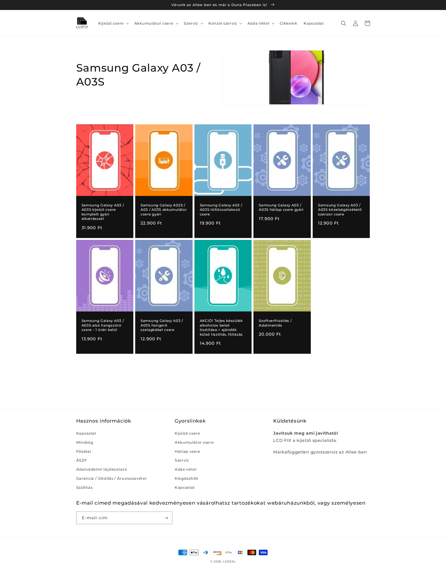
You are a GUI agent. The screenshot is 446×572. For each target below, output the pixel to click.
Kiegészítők (186, 478)
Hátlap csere (187, 451)
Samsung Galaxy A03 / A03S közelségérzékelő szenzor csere (340, 209)
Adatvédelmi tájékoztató (101, 469)
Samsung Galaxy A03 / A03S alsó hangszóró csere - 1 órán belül (103, 325)
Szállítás (84, 487)
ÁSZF (81, 460)
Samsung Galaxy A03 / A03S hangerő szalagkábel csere (162, 325)
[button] (113, 23)
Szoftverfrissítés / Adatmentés (275, 323)
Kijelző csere (187, 433)
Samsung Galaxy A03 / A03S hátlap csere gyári (281, 207)
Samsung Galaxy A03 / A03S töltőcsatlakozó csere (221, 209)
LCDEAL (229, 561)
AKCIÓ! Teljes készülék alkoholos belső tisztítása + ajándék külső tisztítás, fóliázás (221, 327)
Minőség (84, 442)
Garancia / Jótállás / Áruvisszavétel (111, 478)
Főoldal (83, 451)
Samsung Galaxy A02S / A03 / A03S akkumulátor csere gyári (164, 209)
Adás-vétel (186, 469)
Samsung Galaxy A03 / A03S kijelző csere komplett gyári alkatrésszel (103, 212)
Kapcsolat (86, 433)
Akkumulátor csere (194, 442)
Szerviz (182, 460)
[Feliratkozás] (166, 518)
